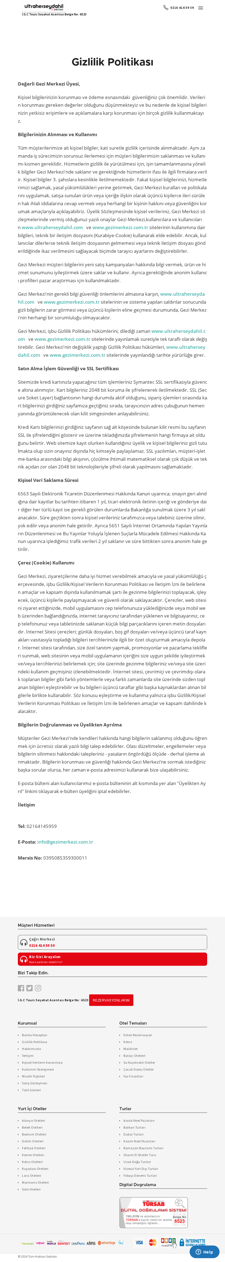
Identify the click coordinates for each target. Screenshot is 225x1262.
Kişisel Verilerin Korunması (42, 1062)
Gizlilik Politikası (34, 1042)
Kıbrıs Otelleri (32, 1162)
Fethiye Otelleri (34, 1148)
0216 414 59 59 (182, 8)
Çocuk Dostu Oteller (138, 1069)
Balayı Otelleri (134, 1056)
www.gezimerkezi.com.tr (120, 227)
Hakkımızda (31, 1049)
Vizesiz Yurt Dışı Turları (140, 1169)
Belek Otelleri (32, 1127)
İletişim (27, 1056)
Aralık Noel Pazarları (139, 1120)
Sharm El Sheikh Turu (139, 1155)
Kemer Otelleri (33, 1155)
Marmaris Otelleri (35, 1182)
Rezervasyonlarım (111, 1000)
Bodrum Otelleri (34, 1134)
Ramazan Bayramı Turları (143, 1148)
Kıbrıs (127, 1042)
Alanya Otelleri (33, 1120)
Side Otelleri (31, 1189)
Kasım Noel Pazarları (139, 1141)
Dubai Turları (133, 1134)
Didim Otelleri (33, 1141)
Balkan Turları (134, 1127)
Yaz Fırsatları (133, 1076)
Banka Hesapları (34, 1035)
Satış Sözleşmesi (34, 1083)
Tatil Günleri (31, 1090)
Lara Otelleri (31, 1175)
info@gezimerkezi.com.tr (65, 841)
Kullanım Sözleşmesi (38, 1069)
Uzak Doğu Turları (137, 1162)
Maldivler (130, 1049)
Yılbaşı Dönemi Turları (140, 1175)
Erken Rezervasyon (137, 1035)
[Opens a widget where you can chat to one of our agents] (204, 1252)
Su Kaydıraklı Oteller (139, 1062)
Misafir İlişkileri (33, 1076)
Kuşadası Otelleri (35, 1169)
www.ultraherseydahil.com (52, 227)
